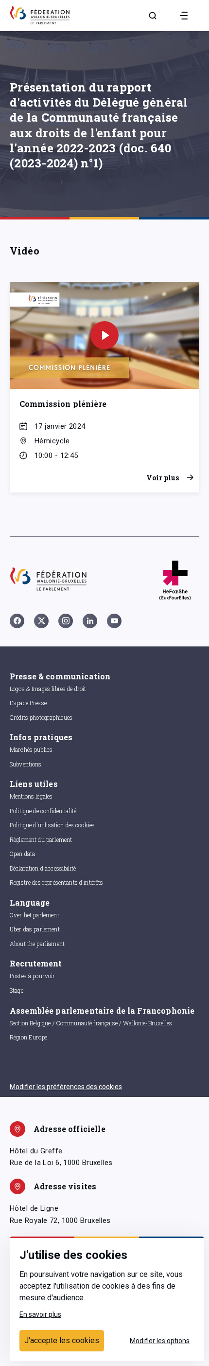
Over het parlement (34, 915)
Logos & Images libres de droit (48, 688)
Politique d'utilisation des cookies (52, 825)
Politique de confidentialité (43, 811)
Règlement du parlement (41, 839)
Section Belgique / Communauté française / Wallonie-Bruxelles (91, 1023)
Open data (22, 853)
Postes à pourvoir (32, 976)
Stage (16, 990)
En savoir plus (40, 1314)
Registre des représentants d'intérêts (57, 882)
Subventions (26, 764)
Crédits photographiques (41, 717)
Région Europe (28, 1037)
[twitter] (41, 621)
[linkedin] (90, 621)
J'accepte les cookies (61, 1340)
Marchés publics (31, 749)
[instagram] (65, 621)
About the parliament (37, 943)
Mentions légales (31, 796)
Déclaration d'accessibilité (43, 868)
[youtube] (114, 621)
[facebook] (17, 621)
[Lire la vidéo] (104, 335)
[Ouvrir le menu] (183, 15)
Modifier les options (160, 1341)
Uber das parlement (35, 929)
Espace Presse (28, 703)
